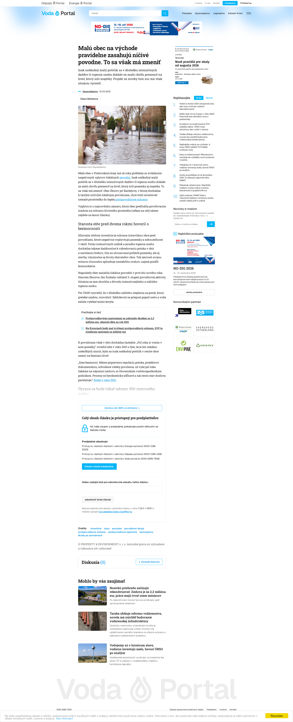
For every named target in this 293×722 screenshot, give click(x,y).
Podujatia (187, 13)
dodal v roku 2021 (105, 380)
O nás (207, 3)
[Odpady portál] (53, 3)
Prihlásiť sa (245, 3)
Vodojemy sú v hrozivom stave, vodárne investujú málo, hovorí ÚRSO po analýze (196, 167)
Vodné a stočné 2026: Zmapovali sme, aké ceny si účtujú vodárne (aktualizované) (196, 106)
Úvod (58, 13)
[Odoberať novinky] (211, 224)
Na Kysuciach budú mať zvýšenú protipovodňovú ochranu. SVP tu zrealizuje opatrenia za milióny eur (124, 330)
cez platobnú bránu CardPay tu (115, 511)
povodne (117, 528)
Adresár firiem (235, 13)
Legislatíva (219, 13)
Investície (96, 528)
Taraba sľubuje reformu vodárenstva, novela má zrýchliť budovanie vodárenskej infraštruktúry (196, 137)
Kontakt (216, 3)
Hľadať (165, 13)
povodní (125, 177)
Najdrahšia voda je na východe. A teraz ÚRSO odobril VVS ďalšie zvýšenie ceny (194, 147)
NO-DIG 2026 (183, 268)
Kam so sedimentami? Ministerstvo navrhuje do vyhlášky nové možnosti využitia (196, 157)
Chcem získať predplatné (99, 466)
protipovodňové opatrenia (122, 532)
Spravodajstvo (202, 13)
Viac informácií (64, 718)
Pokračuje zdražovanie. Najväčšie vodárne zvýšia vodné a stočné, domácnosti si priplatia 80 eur (195, 188)
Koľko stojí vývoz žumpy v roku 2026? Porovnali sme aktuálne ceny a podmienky (197, 117)
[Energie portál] (80, 3)
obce (107, 528)
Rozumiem (277, 716)
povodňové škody (134, 528)
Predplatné (230, 3)
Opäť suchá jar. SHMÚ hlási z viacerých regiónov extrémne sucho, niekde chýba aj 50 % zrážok (196, 198)
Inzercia (198, 3)
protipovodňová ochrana (92, 532)
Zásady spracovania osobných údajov (187, 709)
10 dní (199, 98)
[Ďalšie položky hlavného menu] (248, 13)
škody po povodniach (90, 535)
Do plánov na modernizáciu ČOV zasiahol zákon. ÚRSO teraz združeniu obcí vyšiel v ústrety (194, 127)
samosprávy (146, 532)
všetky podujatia (194, 292)
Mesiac (209, 98)
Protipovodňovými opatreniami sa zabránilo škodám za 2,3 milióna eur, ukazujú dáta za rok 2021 (120, 320)
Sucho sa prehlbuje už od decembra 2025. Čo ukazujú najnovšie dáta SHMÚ (195, 178)
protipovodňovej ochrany (131, 199)
